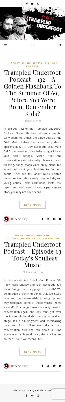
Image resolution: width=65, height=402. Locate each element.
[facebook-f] (27, 3)
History (14, 63)
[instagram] (38, 3)
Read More (32, 204)
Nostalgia (41, 63)
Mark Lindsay (19, 219)
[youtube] (32, 3)
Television (51, 238)
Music (26, 63)
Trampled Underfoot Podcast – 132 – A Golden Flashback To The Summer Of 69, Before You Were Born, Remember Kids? (32, 92)
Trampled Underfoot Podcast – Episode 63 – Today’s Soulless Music (32, 254)
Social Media (30, 238)
